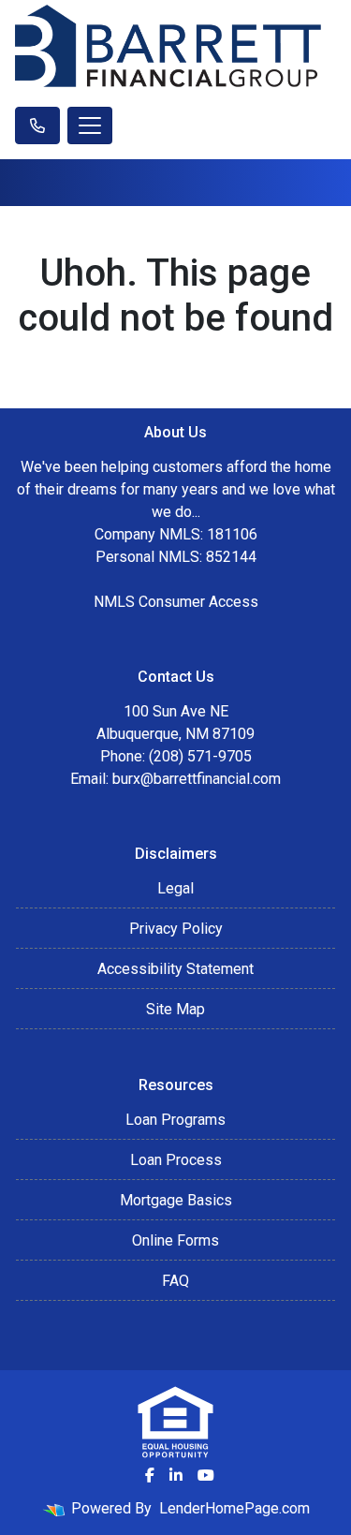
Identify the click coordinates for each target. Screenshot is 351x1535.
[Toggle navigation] (89, 125)
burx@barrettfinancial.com (196, 779)
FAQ (175, 1281)
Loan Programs (175, 1120)
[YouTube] (205, 1475)
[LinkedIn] (176, 1475)
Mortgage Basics (176, 1200)
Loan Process (176, 1160)
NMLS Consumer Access (176, 602)
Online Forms (175, 1240)
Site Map (175, 1009)
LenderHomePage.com (234, 1508)
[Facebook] (149, 1475)
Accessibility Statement (175, 969)
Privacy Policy (176, 928)
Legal (175, 888)
